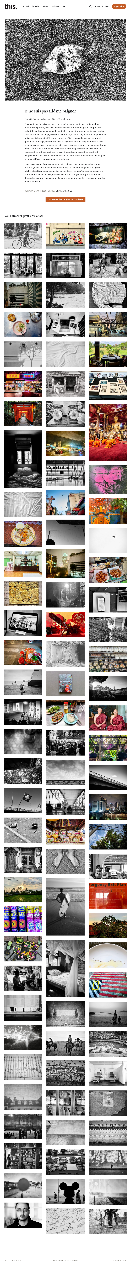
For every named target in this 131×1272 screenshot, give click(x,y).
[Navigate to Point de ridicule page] (23, 593)
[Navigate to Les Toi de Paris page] (23, 1097)
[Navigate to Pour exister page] (108, 1133)
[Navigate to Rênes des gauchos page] (65, 1043)
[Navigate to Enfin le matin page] (23, 504)
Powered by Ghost (119, 1260)
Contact (75, 1260)
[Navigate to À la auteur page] (65, 1014)
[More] (64, 6)
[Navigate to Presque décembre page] (65, 265)
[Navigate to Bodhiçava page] (23, 623)
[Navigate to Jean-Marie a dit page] (23, 564)
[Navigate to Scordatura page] (23, 1067)
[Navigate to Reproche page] (23, 1215)
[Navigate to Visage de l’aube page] (65, 624)
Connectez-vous (102, 6)
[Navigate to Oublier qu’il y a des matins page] (65, 968)
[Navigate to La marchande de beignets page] (108, 570)
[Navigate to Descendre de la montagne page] (23, 413)
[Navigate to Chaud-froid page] (108, 540)
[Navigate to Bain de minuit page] (23, 1126)
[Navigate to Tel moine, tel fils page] (108, 718)
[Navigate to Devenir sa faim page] (23, 295)
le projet (36, 6)
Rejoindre (119, 6)
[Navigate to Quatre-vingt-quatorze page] (65, 324)
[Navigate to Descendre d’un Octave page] (23, 459)
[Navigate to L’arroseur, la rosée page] (23, 1037)
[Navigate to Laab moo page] (65, 713)
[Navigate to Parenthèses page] (108, 1073)
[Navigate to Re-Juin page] (65, 1132)
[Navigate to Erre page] (65, 1221)
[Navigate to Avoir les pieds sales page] (65, 861)
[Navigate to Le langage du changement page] (108, 1014)
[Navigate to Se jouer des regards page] (108, 265)
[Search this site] (90, 6)
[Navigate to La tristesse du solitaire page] (108, 866)
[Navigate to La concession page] (23, 860)
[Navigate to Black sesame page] (65, 743)
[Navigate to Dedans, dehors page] (108, 925)
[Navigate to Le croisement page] (65, 384)
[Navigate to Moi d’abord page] (65, 236)
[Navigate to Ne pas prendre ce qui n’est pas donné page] (23, 1156)
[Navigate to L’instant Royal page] (65, 772)
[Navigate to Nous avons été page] (65, 1191)
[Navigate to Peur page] (108, 1222)
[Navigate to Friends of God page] (23, 236)
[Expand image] (38, 244)
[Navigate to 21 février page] (65, 563)
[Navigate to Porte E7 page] (65, 802)
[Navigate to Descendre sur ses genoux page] (108, 432)
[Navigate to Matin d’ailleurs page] (65, 354)
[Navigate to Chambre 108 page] (65, 907)
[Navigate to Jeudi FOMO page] (65, 594)
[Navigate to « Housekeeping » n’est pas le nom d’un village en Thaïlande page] (65, 654)
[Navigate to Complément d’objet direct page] (23, 652)
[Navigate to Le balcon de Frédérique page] (23, 741)
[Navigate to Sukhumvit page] (108, 807)
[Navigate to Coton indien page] (108, 295)
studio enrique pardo (61, 1260)
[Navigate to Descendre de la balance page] (65, 414)
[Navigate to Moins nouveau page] (23, 354)
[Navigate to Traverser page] (108, 777)
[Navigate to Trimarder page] (65, 502)
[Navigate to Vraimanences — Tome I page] (65, 683)
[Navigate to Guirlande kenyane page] (65, 532)
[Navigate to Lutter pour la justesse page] (65, 1103)
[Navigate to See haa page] (23, 324)
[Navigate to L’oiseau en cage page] (23, 771)
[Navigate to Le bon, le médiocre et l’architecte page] (108, 629)
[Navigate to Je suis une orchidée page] (108, 748)
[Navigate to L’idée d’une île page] (23, 1185)
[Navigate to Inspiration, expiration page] (108, 385)
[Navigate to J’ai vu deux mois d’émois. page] (23, 800)
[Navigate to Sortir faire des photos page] (23, 830)
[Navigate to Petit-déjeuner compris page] (108, 511)
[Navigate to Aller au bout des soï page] (108, 324)
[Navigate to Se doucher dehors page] (108, 688)
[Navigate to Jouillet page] (108, 1192)
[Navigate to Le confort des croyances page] (23, 265)
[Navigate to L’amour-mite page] (108, 1103)
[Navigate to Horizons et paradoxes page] (108, 1162)
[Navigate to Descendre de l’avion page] (65, 443)
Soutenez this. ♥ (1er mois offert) (65, 199)
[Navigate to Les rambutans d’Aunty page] (108, 836)
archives (55, 6)
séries (45, 6)
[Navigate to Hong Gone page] (23, 384)
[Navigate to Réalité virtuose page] (108, 600)
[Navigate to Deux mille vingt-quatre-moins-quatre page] (108, 479)
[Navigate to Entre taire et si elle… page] (108, 1044)
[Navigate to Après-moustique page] (23, 919)
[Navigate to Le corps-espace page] (108, 236)
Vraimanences (64, 191)
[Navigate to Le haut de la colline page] (108, 896)
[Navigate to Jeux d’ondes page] (108, 354)
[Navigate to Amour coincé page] (23, 534)
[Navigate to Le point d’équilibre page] (65, 831)
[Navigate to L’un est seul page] (23, 1008)
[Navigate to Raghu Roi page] (23, 712)
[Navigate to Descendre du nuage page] (65, 473)
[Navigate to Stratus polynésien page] (23, 682)
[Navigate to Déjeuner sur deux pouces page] (108, 659)
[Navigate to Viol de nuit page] (65, 1073)
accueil (26, 6)
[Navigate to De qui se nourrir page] (65, 1162)
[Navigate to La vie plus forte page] (23, 949)
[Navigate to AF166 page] (108, 985)
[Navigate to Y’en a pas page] (65, 295)
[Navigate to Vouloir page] (23, 978)
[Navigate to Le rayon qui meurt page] (23, 889)
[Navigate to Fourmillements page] (108, 955)
